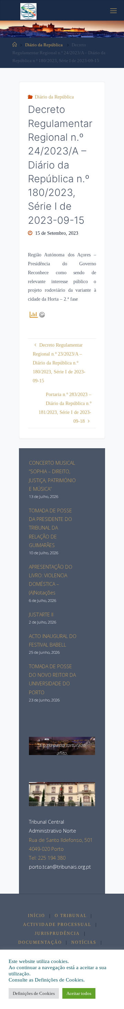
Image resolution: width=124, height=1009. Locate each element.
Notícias (83, 942)
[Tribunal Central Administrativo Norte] (28, 10)
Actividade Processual (57, 925)
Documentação (40, 942)
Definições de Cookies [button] (34, 993)
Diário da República (44, 44)
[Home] (14, 44)
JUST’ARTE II (41, 614)
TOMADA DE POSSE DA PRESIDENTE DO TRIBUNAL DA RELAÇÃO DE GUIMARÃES (50, 527)
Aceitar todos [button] (78, 993)
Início (36, 916)
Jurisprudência (57, 933)
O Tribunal (71, 916)
